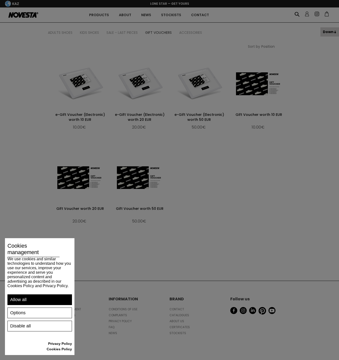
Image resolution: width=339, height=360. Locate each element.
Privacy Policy (60, 344)
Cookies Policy (59, 349)
